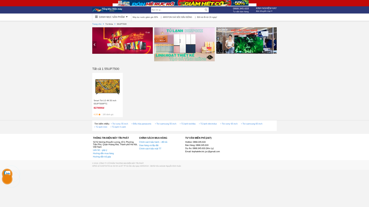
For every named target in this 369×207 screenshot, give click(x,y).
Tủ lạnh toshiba (188, 123)
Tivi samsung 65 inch (252, 123)
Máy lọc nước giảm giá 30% (145, 17)
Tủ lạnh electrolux (208, 123)
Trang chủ (96, 24)
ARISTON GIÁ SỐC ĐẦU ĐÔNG (177, 17)
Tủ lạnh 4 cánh (119, 127)
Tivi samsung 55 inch (166, 123)
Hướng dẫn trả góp (102, 156)
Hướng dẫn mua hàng (103, 153)
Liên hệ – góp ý (100, 150)
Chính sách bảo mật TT (150, 148)
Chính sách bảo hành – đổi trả (153, 142)
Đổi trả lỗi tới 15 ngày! (207, 17)
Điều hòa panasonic (142, 123)
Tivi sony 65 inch (230, 123)
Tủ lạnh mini (101, 127)
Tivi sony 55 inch (120, 123)
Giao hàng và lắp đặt (148, 145)
